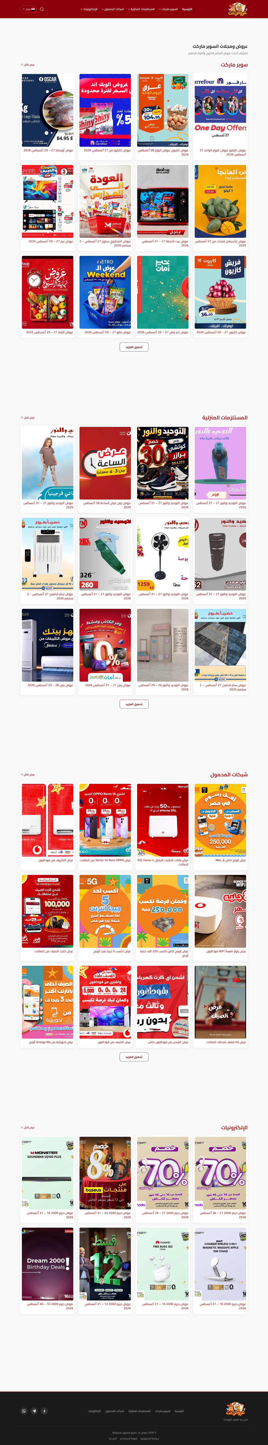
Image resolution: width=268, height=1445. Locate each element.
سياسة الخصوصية (149, 1438)
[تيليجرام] (34, 1411)
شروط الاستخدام (128, 1438)
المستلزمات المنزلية (143, 9)
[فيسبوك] (44, 1411)
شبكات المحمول (114, 9)
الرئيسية (187, 9)
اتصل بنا (113, 1438)
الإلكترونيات (90, 9)
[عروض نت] (236, 1409)
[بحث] (42, 9)
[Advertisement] (134, 31)
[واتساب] (24, 1411)
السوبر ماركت (170, 9)
